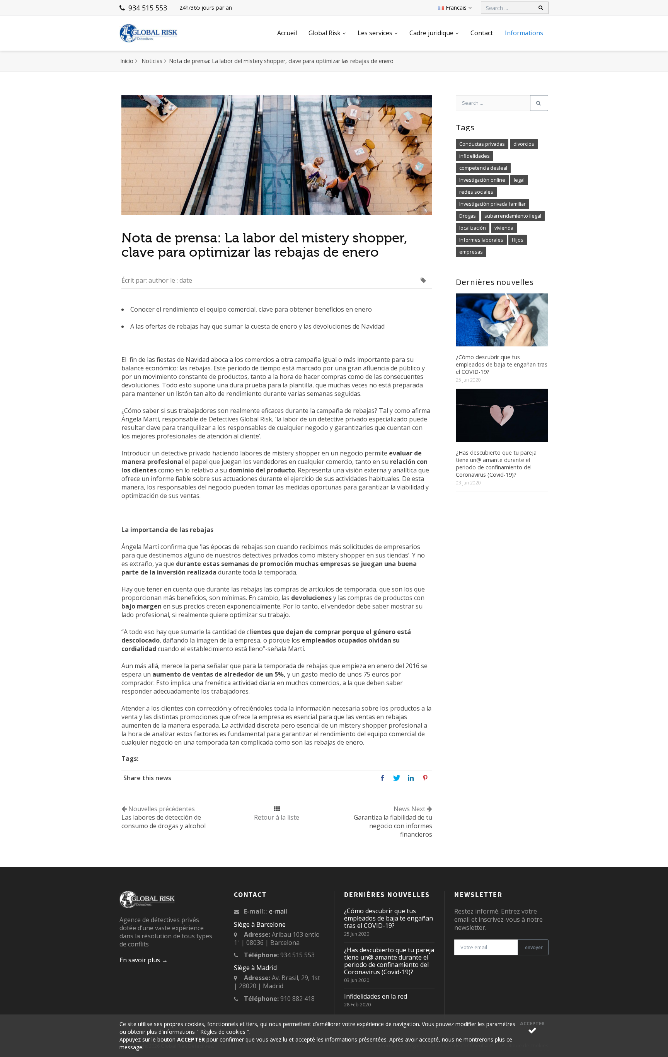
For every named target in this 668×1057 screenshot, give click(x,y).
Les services (375, 33)
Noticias (151, 61)
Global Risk (324, 33)
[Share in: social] (382, 778)
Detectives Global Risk (240, 419)
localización (472, 227)
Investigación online (482, 179)
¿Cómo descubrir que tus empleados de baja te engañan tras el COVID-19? (501, 364)
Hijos (517, 239)
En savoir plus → (143, 960)
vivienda (503, 227)
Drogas (467, 215)
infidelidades (474, 155)
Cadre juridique (431, 33)
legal (519, 179)
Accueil (287, 33)
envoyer (533, 947)
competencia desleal (483, 167)
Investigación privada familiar (492, 203)
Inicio (126, 61)
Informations (524, 33)
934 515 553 (146, 7)
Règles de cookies (223, 1031)
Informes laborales (481, 239)
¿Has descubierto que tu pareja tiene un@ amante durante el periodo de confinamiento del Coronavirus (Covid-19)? (496, 463)
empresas (471, 251)
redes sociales (476, 191)
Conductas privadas (482, 143)
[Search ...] (539, 103)
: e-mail (276, 911)
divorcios (523, 143)
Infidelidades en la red (375, 996)
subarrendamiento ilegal (512, 215)
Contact (481, 33)
